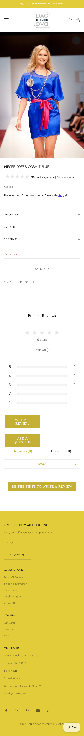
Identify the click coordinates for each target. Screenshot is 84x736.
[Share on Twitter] (20, 282)
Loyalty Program (13, 596)
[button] (17, 177)
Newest (42, 463)
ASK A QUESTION (22, 440)
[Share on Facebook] (15, 282)
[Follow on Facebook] (6, 711)
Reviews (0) (42, 350)
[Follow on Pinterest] (27, 711)
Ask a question (45, 177)
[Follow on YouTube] (38, 711)
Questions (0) (61, 451)
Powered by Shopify (53, 724)
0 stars (42, 340)
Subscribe (17, 555)
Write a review (65, 177)
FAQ (6, 635)
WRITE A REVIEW (22, 421)
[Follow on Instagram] (17, 711)
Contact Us (10, 603)
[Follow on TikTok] (48, 711)
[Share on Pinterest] (26, 282)
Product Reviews (42, 316)
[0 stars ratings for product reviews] (42, 331)
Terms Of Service (13, 577)
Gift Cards (9, 623)
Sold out (42, 269)
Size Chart (9, 629)
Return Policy (11, 590)
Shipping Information (15, 584)
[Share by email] (32, 282)
